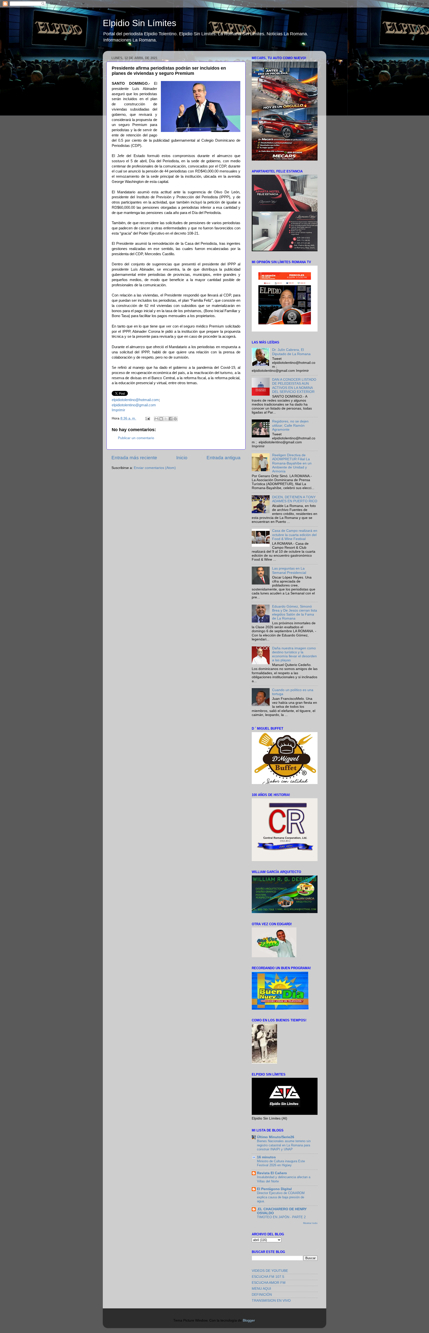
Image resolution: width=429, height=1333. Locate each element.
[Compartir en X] (165, 418)
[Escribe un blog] (161, 418)
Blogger (249, 1320)
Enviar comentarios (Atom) (155, 468)
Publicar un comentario (136, 438)
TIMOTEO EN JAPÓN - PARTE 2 (281, 1217)
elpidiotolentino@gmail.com (134, 405)
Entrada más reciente (134, 457)
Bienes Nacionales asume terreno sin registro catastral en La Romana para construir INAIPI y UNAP (284, 1145)
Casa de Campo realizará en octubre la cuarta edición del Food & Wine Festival (294, 535)
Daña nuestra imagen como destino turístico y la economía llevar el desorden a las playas (294, 654)
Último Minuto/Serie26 (275, 1137)
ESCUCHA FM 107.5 (268, 1277)
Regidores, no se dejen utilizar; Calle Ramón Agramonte (290, 425)
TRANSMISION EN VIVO (271, 1300)
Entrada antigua (224, 457)
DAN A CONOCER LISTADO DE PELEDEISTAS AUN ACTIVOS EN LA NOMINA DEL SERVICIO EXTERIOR (294, 386)
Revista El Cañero (272, 1173)
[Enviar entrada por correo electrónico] (147, 418)
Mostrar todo (310, 1223)
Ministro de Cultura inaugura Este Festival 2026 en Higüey (281, 1163)
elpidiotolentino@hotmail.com (135, 400)
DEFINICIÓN (262, 1294)
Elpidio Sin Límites (139, 23)
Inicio (181, 457)
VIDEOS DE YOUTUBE (270, 1271)
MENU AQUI (261, 1289)
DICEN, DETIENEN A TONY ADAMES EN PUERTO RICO (294, 499)
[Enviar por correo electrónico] (156, 418)
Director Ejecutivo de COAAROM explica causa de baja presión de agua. (281, 1197)
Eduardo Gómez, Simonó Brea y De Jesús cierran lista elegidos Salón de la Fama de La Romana (294, 613)
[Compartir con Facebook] (170, 418)
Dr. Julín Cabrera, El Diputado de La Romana (291, 352)
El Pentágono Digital (274, 1189)
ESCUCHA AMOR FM (269, 1283)
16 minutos (266, 1157)
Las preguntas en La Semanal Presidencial (289, 570)
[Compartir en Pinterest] (175, 418)
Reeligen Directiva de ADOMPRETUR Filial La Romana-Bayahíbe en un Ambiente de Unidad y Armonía (292, 463)
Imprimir (118, 410)
